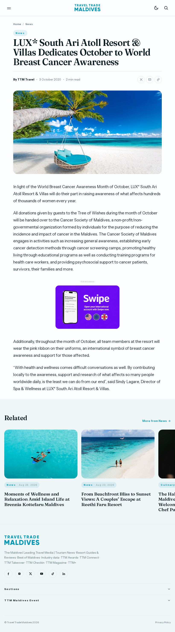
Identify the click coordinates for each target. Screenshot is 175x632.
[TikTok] (53, 574)
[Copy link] (158, 79)
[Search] (166, 8)
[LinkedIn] (64, 574)
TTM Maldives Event (21, 600)
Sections (11, 589)
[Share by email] (149, 79)
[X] (30, 574)
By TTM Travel (23, 79)
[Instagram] (19, 574)
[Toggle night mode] (156, 8)
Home (17, 24)
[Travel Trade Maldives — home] (87, 8)
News (29, 24)
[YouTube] (42, 574)
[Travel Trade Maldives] (21, 540)
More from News (154, 421)
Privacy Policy (163, 622)
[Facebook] (8, 574)
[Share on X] (141, 79)
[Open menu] (9, 8)
